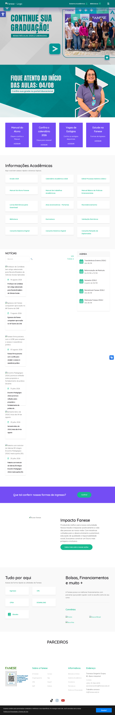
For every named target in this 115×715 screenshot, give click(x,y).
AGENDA (83, 254)
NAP (33, 686)
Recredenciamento (89, 205)
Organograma (37, 678)
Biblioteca (94, 4)
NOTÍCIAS (11, 253)
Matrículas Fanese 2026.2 (93, 300)
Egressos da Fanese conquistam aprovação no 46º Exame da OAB (15, 320)
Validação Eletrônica (90, 219)
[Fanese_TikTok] (51, 700)
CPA (38, 591)
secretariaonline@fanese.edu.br (98, 686)
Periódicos (71, 686)
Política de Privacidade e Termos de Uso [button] (15, 711)
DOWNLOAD (41, 603)
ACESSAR (17, 144)
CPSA (12, 603)
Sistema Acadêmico (77, 4)
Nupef (50, 682)
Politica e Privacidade (75, 690)
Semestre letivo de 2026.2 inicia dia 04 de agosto (15, 429)
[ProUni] (69, 616)
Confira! (84, 495)
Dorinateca (50, 219)
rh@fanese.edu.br (92, 692)
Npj (49, 678)
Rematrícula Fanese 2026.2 (94, 290)
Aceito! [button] (104, 710)
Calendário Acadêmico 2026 (57, 179)
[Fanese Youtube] (63, 700)
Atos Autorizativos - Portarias (57, 205)
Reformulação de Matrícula (94, 270)
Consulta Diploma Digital (20, 231)
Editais (50, 686)
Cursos (50, 674)
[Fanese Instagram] (57, 700)
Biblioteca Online (74, 674)
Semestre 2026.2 (90, 280)
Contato (89, 680)
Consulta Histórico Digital (56, 231)
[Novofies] (70, 621)
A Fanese (35, 674)
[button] (3, 14)
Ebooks (15, 614)
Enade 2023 (14, 179)
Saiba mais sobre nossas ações (76, 547)
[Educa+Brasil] (95, 616)
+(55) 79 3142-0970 (93, 683)
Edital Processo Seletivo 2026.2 (94, 179)
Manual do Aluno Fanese (19, 190)
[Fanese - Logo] (16, 3)
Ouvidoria (71, 682)
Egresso (13, 591)
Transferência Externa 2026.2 (95, 261)
